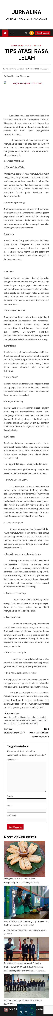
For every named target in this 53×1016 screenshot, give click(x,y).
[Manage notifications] (6, 1010)
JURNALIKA (26, 12)
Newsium (39, 1009)
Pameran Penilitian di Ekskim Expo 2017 (39, 732)
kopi (34, 720)
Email (9, 805)
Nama (10, 796)
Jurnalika (11, 76)
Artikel (14, 46)
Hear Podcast (42, 33)
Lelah (40, 720)
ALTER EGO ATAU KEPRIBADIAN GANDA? (25, 930)
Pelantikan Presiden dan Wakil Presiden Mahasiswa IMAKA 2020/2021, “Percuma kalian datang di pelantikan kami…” (23, 967)
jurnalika (32, 717)
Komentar (12, 759)
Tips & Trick (36, 46)
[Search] (26, 33)
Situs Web (11, 815)
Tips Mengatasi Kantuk (27, 723)
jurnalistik (41, 717)
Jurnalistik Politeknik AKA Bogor (17, 720)
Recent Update (24, 46)
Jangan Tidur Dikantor (18, 717)
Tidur (14, 723)
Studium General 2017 (14, 730)
